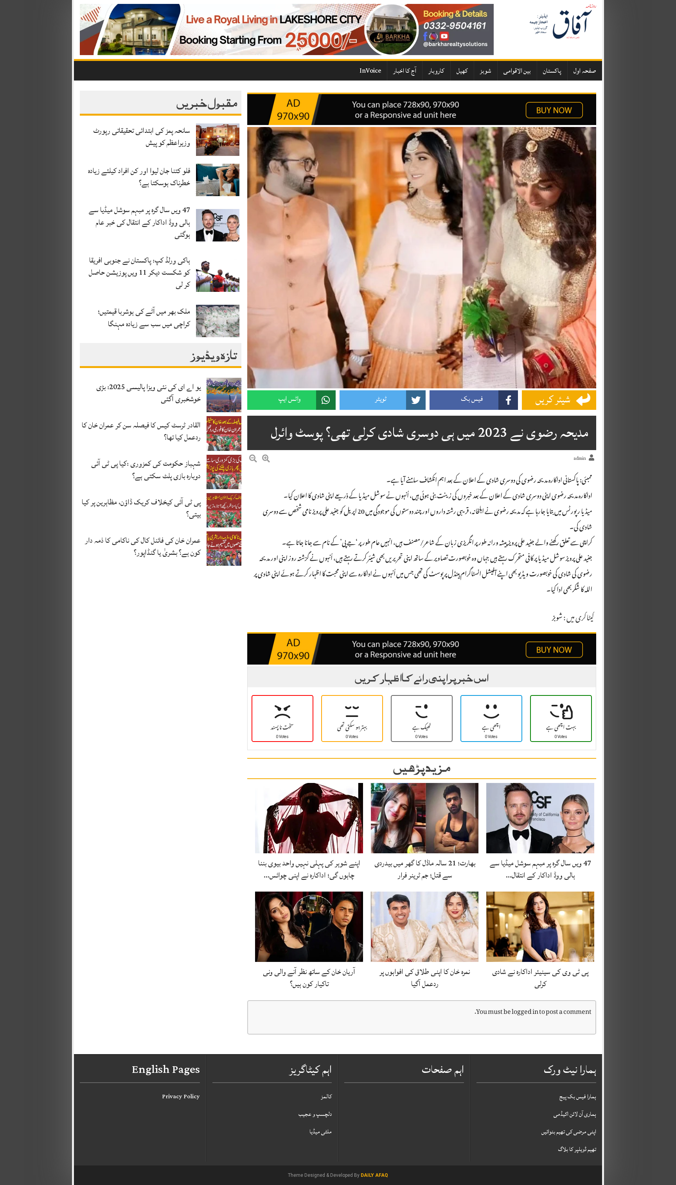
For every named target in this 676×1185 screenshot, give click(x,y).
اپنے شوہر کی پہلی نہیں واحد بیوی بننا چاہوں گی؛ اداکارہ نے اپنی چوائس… (309, 869)
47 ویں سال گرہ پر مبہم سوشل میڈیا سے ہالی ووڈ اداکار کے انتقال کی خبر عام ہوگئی (139, 221)
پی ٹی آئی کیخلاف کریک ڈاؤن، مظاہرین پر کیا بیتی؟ (141, 508)
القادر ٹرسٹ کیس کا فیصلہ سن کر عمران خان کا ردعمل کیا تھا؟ (141, 431)
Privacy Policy (181, 1096)
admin (580, 458)
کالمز (326, 1096)
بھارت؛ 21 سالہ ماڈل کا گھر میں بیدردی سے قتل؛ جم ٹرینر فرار (424, 869)
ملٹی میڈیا (320, 1131)
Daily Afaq (374, 1175)
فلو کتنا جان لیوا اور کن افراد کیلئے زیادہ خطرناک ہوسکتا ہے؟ (139, 176)
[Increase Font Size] (266, 459)
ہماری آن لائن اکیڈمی (575, 1114)
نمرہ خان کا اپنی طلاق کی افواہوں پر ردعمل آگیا (424, 977)
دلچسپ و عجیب (315, 1114)
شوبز (485, 70)
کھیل (462, 70)
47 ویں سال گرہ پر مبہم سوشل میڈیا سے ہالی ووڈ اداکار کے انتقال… (540, 869)
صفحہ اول (585, 70)
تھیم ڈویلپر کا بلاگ (577, 1149)
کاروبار (436, 70)
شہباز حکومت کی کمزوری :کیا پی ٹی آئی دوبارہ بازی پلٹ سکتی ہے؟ (146, 469)
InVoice (370, 70)
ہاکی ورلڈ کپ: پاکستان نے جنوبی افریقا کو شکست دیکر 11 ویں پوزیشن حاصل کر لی (139, 272)
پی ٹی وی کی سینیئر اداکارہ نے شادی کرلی (540, 977)
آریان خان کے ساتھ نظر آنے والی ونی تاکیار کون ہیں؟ (309, 977)
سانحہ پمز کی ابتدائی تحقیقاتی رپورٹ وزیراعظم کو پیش (141, 136)
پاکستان (552, 70)
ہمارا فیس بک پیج (577, 1096)
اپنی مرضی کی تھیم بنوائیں (568, 1131)
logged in (525, 1012)
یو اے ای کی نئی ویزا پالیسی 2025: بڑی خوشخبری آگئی (148, 392)
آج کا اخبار (404, 70)
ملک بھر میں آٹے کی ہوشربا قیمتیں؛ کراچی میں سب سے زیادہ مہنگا (144, 317)
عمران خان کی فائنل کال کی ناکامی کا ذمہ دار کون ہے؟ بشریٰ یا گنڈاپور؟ (143, 546)
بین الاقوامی (517, 70)
